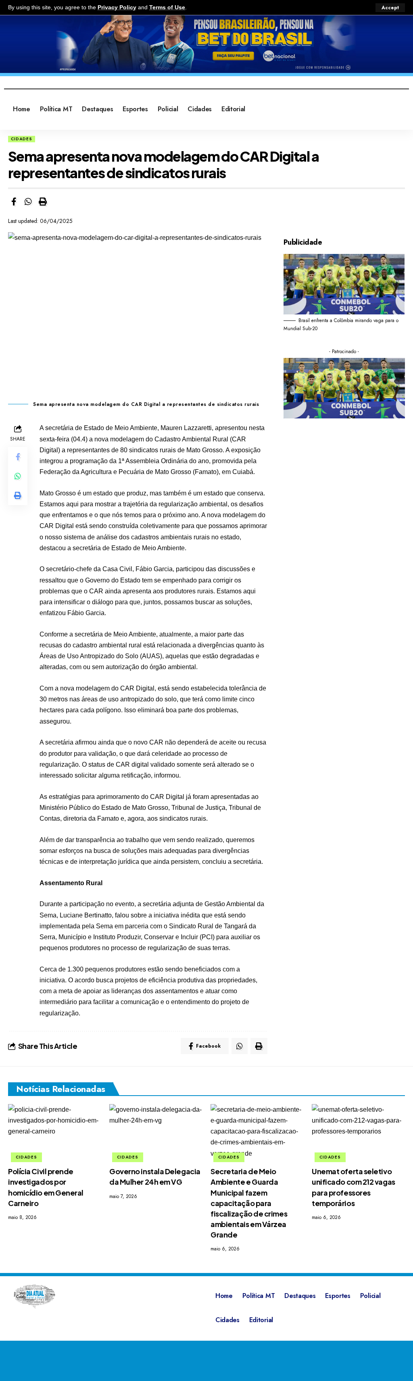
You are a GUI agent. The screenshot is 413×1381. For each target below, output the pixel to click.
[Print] (42, 201)
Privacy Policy (117, 7)
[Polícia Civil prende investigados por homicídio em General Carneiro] (54, 1132)
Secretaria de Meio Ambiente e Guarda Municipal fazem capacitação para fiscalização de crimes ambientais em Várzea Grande (249, 1203)
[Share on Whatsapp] (28, 201)
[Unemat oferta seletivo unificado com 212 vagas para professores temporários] (358, 1132)
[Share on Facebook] (13, 201)
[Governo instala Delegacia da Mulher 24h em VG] (155, 1132)
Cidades (21, 139)
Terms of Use (167, 7)
